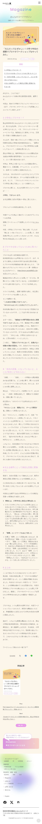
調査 (14, 774)
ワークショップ (25, 59)
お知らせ (7, 781)
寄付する (7, 790)
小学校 (32, 59)
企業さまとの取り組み (10, 769)
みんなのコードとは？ (12, 758)
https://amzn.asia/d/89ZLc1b (27, 270)
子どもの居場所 (19, 766)
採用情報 (20, 761)
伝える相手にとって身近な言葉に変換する (20, 83)
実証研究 (6, 774)
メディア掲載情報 (8, 783)
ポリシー (29, 761)
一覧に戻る (20, 725)
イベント (20, 783)
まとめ (8, 87)
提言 (20, 774)
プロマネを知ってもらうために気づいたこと (21, 73)
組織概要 (6, 761)
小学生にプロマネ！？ (13, 70)
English (7, 796)
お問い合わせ (9, 787)
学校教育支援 (7, 766)
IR (13, 761)
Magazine (8, 778)
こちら (36, 222)
